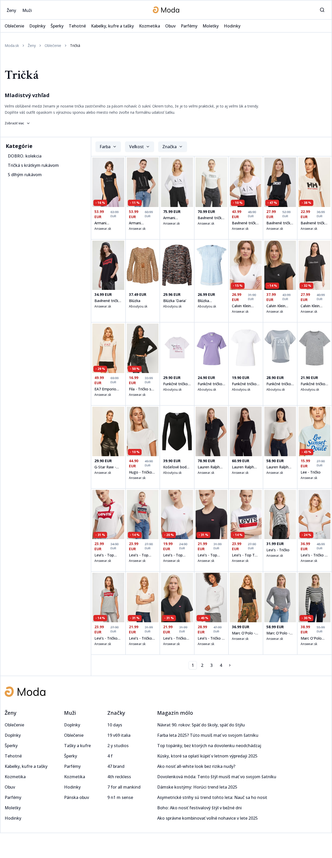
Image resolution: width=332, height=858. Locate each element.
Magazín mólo (175, 712)
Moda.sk (12, 45)
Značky (116, 712)
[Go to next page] (230, 665)
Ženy (32, 45)
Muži (70, 712)
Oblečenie (53, 45)
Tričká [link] (75, 45)
